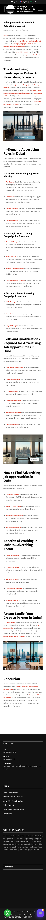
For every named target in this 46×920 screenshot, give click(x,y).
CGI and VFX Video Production (13, 796)
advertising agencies (22, 52)
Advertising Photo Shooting (12, 801)
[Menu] (39, 9)
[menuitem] (14, 2)
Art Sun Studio (16, 912)
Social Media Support (10, 792)
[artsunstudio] (19, 9)
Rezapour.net (31, 912)
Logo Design (7, 813)
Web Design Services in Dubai (13, 809)
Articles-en (18, 30)
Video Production (9, 805)
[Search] (33, 9)
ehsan (26, 30)
